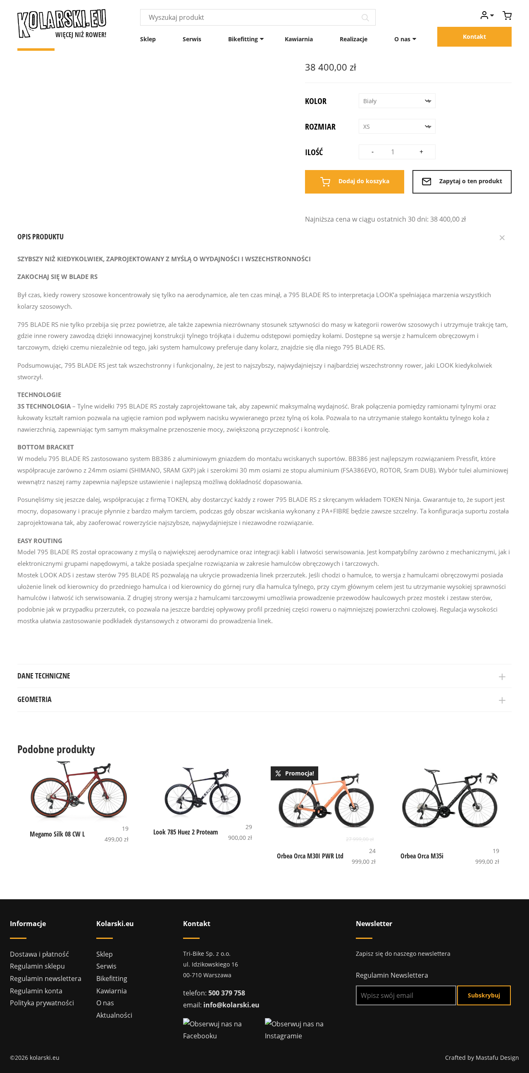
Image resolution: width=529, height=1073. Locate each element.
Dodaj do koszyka (363, 181)
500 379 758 (226, 992)
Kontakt (474, 36)
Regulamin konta (36, 990)
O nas (402, 39)
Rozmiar (320, 126)
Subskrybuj (484, 995)
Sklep (148, 39)
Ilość (314, 152)
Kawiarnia (299, 39)
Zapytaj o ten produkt (470, 181)
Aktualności (114, 1015)
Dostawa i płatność (39, 954)
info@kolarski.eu (231, 1004)
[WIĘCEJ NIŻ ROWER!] (61, 22)
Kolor (315, 100)
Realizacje (353, 39)
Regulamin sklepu (37, 966)
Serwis (192, 39)
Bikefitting (243, 39)
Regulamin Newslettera (392, 975)
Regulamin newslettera (45, 978)
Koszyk (507, 15)
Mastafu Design (497, 1057)
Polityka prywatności (42, 1002)
